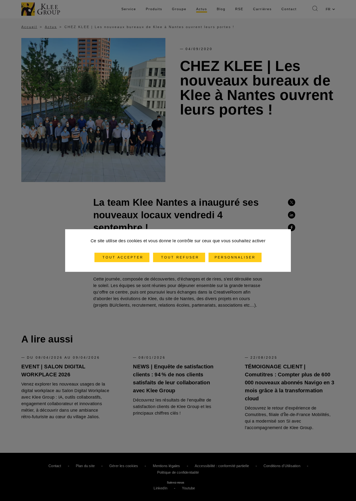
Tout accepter (122, 257)
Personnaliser (235, 257)
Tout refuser (179, 257)
